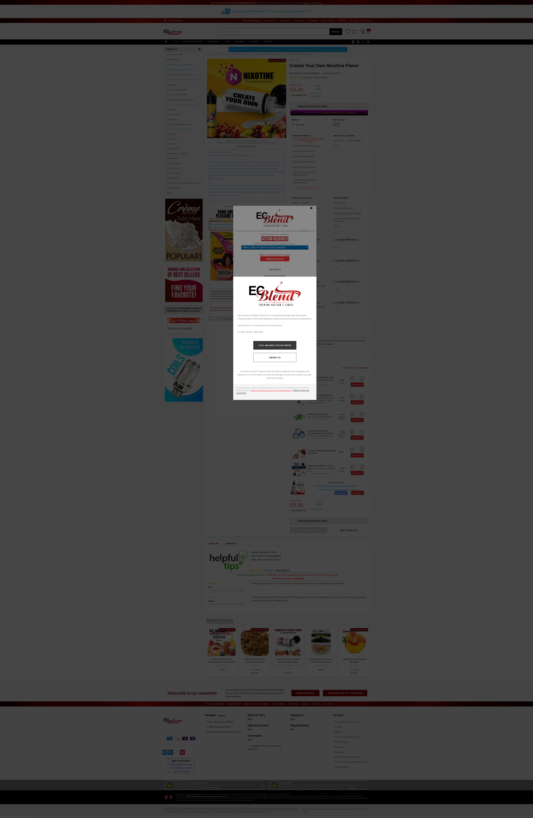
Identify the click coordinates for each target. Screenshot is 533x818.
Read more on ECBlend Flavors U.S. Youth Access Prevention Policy (271, 390)
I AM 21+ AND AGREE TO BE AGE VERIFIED (274, 345)
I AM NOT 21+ (275, 357)
